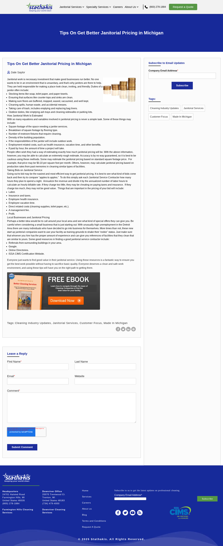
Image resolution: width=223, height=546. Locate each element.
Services (86, 496)
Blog (84, 515)
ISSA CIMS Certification (21, 253)
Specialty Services (97, 6)
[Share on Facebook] (118, 329)
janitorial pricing (69, 119)
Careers (118, 6)
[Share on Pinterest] (133, 329)
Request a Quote (183, 6)
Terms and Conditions (94, 521)
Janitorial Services (70, 6)
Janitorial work (15, 79)
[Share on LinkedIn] (128, 329)
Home (85, 490)
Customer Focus (91, 323)
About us (87, 509)
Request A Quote (91, 527)
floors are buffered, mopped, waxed (41, 101)
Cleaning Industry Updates (33, 323)
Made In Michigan (116, 323)
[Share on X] (123, 329)
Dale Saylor (18, 72)
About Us (130, 6)
